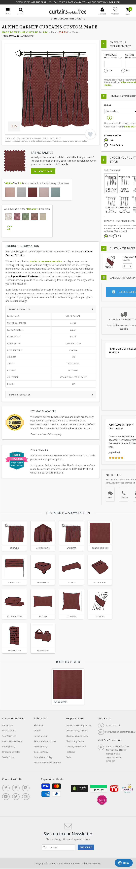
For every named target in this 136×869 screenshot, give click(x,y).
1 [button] (9, 131)
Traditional (73, 363)
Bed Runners (100, 582)
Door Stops (43, 650)
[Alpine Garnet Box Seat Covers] (14, 601)
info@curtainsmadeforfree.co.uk (120, 731)
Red (73, 357)
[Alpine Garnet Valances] (71, 533)
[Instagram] (26, 788)
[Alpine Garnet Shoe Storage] (14, 635)
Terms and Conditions (45, 741)
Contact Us (7, 725)
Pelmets (71, 582)
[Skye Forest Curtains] (25, 216)
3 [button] (17, 131)
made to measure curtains (46, 261)
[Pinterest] (16, 788)
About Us (38, 725)
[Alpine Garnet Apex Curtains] (43, 533)
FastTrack (70, 752)
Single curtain (116, 145)
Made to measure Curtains (20, 32)
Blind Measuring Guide (77, 736)
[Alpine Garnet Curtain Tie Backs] (100, 601)
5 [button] (26, 131)
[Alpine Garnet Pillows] (43, 601)
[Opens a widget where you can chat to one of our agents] (123, 863)
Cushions (71, 616)
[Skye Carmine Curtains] (17, 216)
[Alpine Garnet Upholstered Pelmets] (71, 567)
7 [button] (34, 131)
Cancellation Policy (43, 757)
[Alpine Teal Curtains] (55, 192)
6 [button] (30, 131)
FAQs (68, 757)
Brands (37, 730)
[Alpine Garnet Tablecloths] (43, 567)
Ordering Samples (11, 752)
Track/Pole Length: (113, 56)
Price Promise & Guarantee (47, 762)
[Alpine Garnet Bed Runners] (100, 567)
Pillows (43, 616)
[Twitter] (16, 796)
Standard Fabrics (100, 548)
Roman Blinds (14, 582)
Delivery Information (76, 746)
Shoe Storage (14, 650)
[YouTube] (6, 796)
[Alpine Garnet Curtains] (32, 192)
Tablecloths (43, 582)
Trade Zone (8, 757)
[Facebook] (6, 788)
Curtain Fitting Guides (76, 730)
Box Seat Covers (14, 616)
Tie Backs (100, 616)
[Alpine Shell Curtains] (44, 192)
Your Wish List (9, 736)
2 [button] (13, 131)
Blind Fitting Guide (75, 741)
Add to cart (45, 171)
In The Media (40, 736)
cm (110, 70)
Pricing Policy (8, 746)
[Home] (68, 12)
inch (128, 70)
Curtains (14, 36)
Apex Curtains (42, 548)
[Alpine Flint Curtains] (21, 192)
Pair (112, 140)
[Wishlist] (115, 9)
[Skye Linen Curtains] (43, 216)
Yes (110, 236)
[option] (50, 89)
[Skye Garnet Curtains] (34, 216)
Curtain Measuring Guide (78, 725)
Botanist (32, 208)
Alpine (9, 183)
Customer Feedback (12, 741)
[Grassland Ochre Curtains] (8, 216)
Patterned (73, 370)
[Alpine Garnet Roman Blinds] (14, 567)
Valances (71, 548)
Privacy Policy (40, 746)
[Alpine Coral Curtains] (10, 192)
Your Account (8, 730)
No (119, 236)
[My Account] (102, 9)
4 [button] (21, 131)
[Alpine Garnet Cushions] (71, 601)
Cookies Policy (41, 752)
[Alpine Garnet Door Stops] (43, 635)
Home (5, 36)
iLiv (45, 32)
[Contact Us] (26, 796)
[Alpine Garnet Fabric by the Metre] (100, 533)
